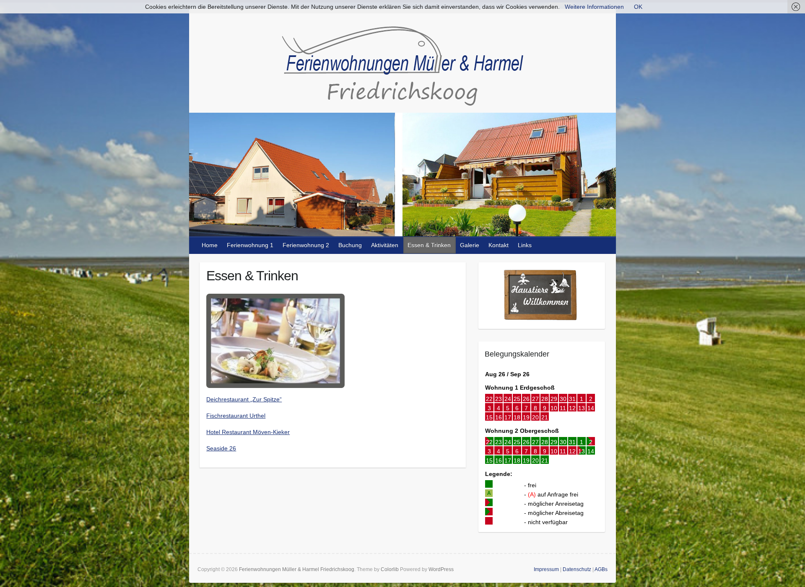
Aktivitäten (384, 245)
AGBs (601, 569)
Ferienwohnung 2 (306, 245)
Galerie (469, 245)
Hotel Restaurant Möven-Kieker (248, 432)
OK (638, 6)
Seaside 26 (221, 448)
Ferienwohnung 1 (250, 245)
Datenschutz (577, 569)
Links (525, 245)
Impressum (546, 569)
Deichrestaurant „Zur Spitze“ (244, 399)
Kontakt (498, 245)
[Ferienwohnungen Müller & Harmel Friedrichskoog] (402, 67)
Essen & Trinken (429, 245)
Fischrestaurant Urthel (235, 415)
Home (210, 245)
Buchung (350, 245)
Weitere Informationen (594, 6)
